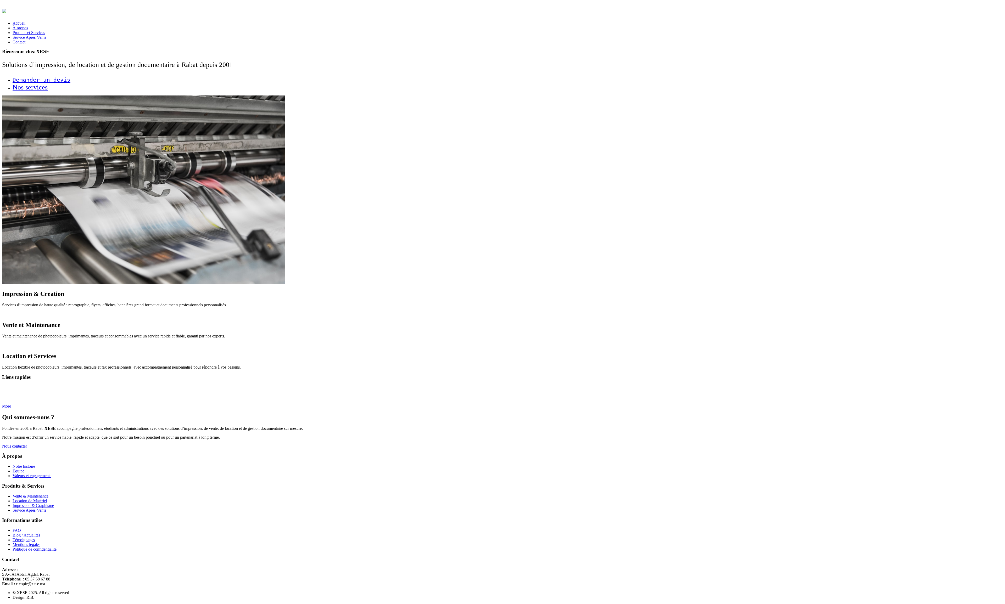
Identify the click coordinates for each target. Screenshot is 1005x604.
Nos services (30, 87)
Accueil (19, 23)
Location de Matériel (30, 501)
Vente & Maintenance (30, 496)
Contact (19, 42)
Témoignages (24, 540)
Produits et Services (29, 32)
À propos (20, 28)
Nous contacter (14, 446)
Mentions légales (26, 544)
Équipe (18, 471)
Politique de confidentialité (35, 549)
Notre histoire (24, 466)
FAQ (17, 530)
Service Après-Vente (29, 37)
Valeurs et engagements (32, 475)
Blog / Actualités (26, 535)
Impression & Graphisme (33, 505)
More (6, 406)
